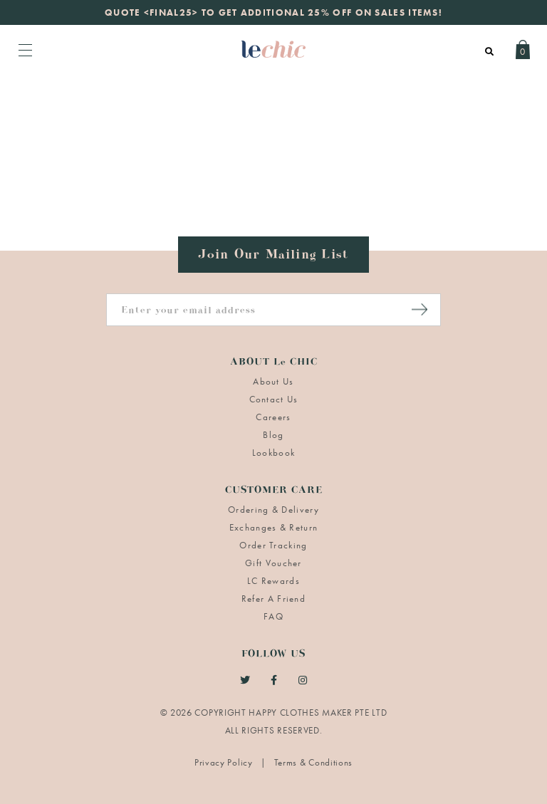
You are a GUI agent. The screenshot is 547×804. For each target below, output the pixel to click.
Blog (273, 435)
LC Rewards (273, 581)
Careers (273, 417)
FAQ (273, 616)
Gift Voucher (273, 563)
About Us (273, 381)
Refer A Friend (273, 598)
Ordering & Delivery (273, 509)
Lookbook (273, 453)
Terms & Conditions (313, 762)
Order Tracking (273, 545)
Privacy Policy (225, 762)
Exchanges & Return (273, 527)
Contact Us (273, 399)
